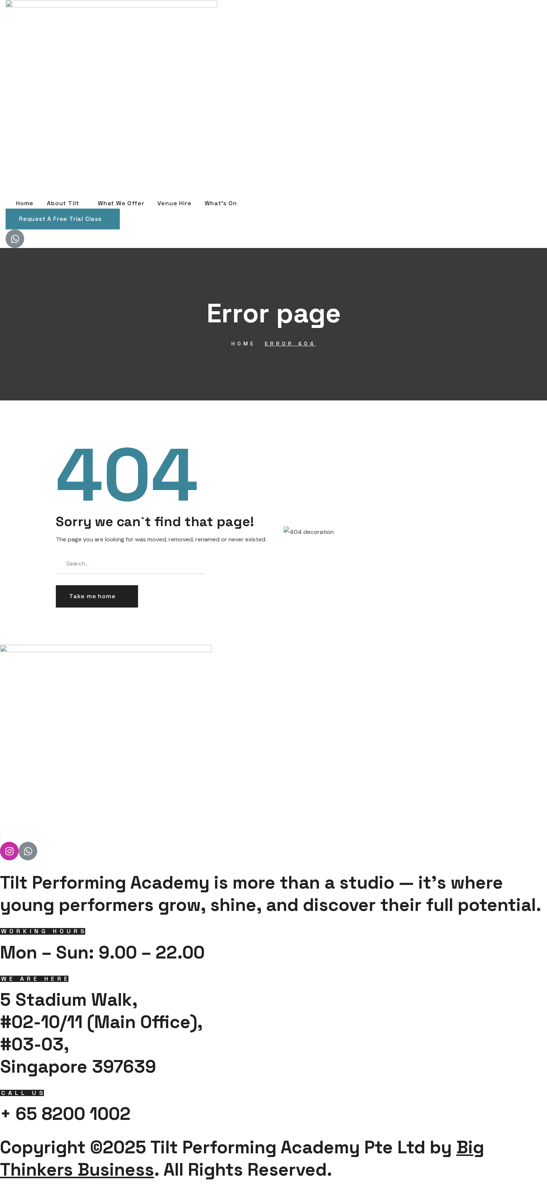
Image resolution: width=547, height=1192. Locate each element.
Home (243, 343)
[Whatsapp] (15, 238)
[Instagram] (9, 851)
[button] (63, 219)
